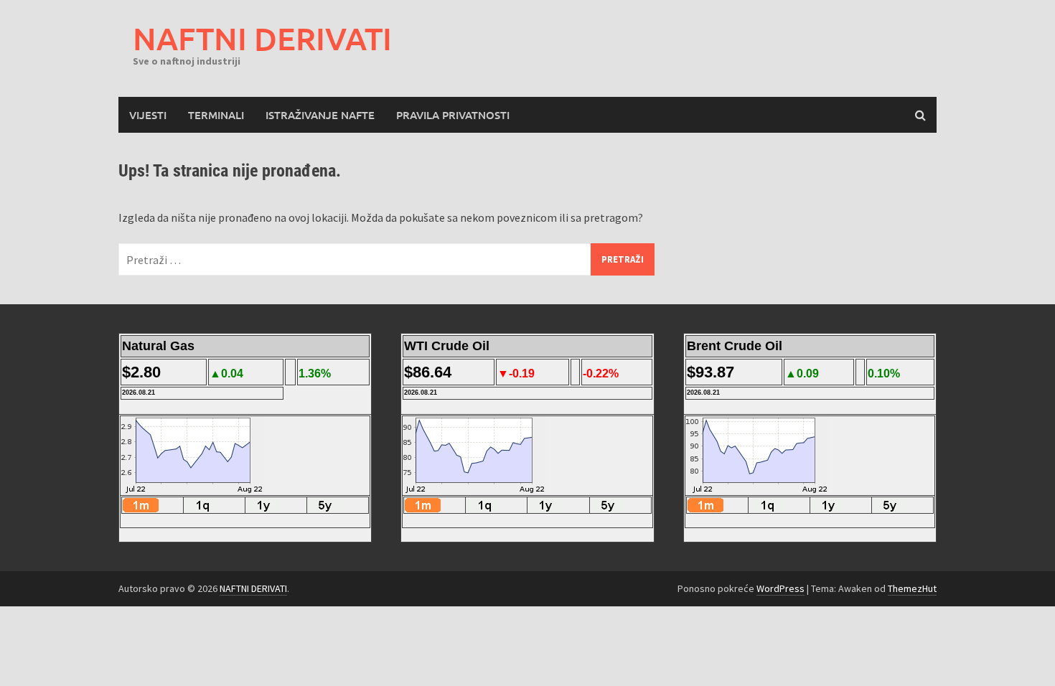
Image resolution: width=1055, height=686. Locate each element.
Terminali (216, 115)
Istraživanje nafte (320, 115)
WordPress (780, 588)
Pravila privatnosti (453, 115)
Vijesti (148, 115)
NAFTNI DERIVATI (262, 38)
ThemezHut (912, 588)
